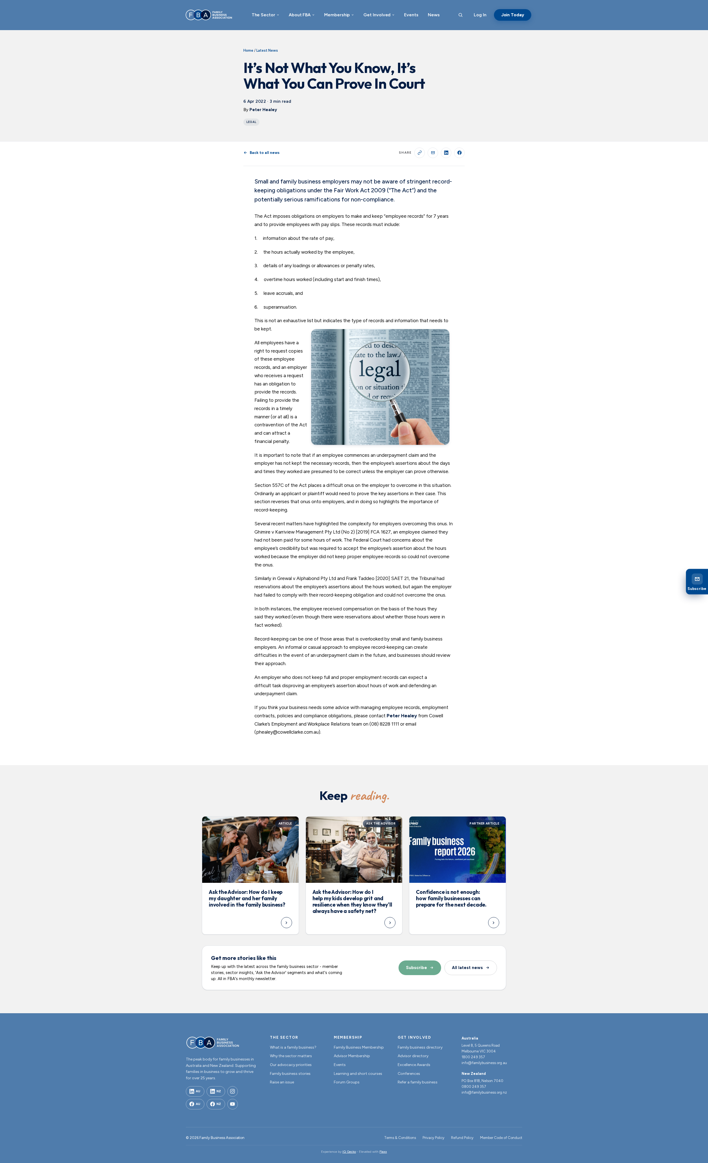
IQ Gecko (349, 1152)
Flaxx (383, 1152)
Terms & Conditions (400, 1138)
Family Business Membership (359, 1047)
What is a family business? (293, 1047)
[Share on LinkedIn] (446, 153)
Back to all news (265, 152)
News (434, 14)
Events (411, 14)
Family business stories (290, 1073)
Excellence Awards (414, 1064)
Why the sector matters (291, 1056)
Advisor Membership (352, 1056)
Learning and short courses (358, 1073)
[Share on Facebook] (459, 153)
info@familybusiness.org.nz (484, 1092)
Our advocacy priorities (291, 1064)
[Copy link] (419, 153)
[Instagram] (232, 1091)
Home (248, 50)
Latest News (267, 50)
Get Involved (377, 14)
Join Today (512, 14)
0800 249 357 (474, 1087)
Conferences (409, 1073)
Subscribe (416, 967)
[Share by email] (433, 153)
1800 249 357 (473, 1057)
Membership (337, 14)
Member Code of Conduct (501, 1138)
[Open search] (460, 15)
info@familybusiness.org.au (484, 1063)
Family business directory (420, 1047)
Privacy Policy (433, 1138)
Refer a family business (418, 1082)
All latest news (467, 967)
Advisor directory (413, 1056)
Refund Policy (462, 1138)
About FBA (300, 14)
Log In (480, 14)
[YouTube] (232, 1104)
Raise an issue (282, 1082)
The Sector (263, 14)
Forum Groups (347, 1082)
